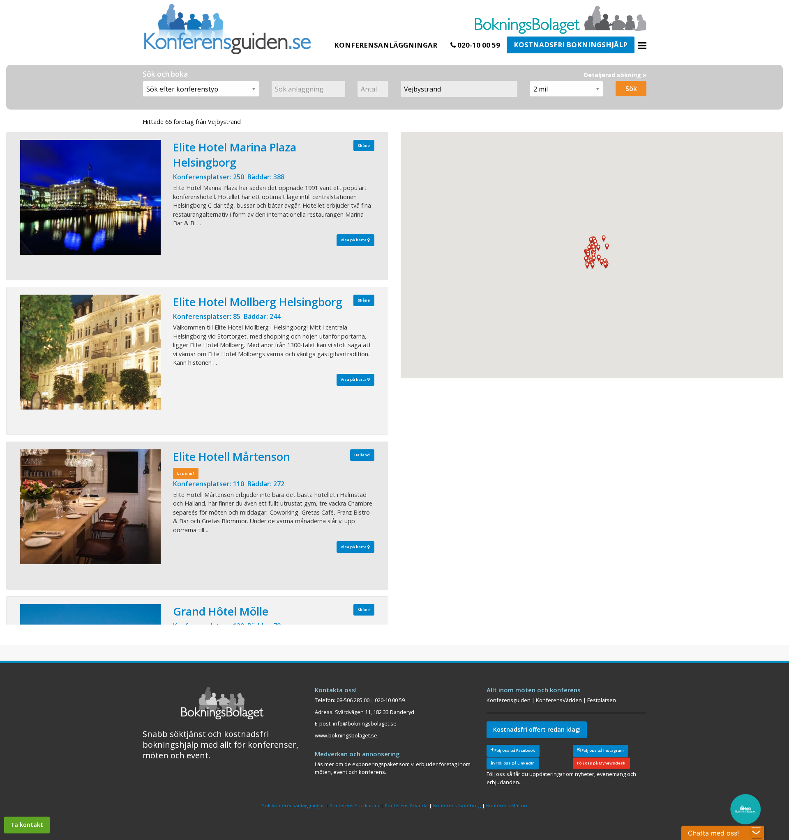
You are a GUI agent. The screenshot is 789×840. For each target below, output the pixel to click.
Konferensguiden (509, 700)
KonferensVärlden (559, 700)
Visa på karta (354, 240)
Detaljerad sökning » (615, 75)
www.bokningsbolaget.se (346, 735)
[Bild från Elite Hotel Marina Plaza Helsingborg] (90, 197)
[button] (605, 265)
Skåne (364, 145)
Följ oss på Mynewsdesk (601, 763)
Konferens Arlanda (406, 805)
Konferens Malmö (506, 805)
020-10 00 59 (478, 45)
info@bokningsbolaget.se (365, 723)
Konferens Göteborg (457, 805)
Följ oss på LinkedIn (515, 763)
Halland (362, 455)
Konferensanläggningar (385, 45)
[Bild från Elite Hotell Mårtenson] (90, 506)
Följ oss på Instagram (602, 750)
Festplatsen (601, 700)
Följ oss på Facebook (514, 750)
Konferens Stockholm (354, 805)
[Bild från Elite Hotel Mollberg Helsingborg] (90, 352)
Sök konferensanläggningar (293, 805)
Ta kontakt (26, 825)
